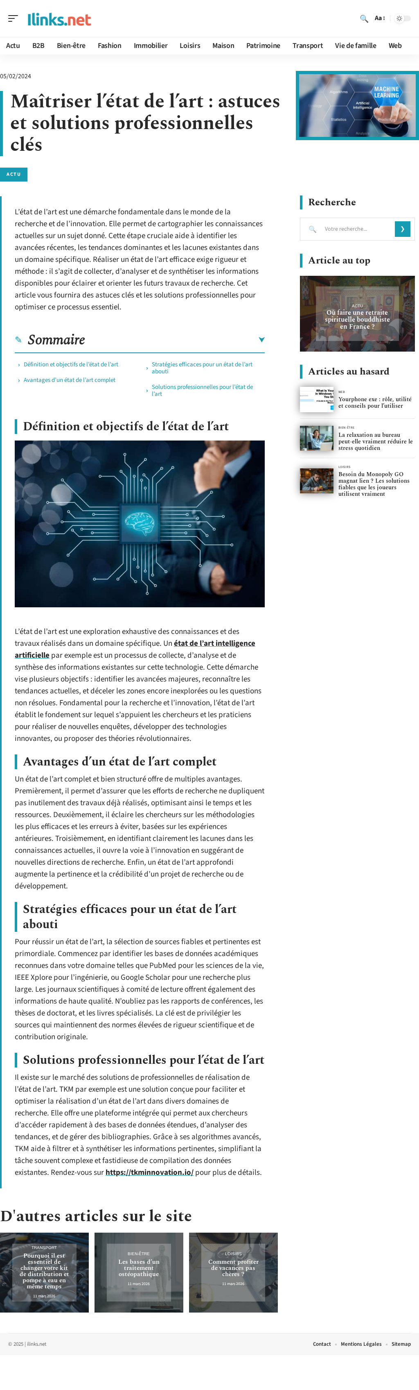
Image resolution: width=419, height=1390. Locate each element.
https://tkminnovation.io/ (150, 1172)
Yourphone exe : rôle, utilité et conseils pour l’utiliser (375, 402)
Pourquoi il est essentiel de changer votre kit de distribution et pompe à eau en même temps (44, 1271)
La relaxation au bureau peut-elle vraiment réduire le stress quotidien (375, 441)
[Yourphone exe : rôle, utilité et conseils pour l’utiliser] (316, 399)
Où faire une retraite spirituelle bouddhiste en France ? (357, 320)
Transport (44, 1247)
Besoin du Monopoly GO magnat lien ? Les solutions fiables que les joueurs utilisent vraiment (374, 484)
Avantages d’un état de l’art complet (69, 380)
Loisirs (233, 1253)
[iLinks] (59, 18)
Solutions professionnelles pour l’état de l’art (202, 390)
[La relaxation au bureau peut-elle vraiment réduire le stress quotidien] (316, 438)
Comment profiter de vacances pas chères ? (233, 1268)
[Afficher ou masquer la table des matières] (175, 340)
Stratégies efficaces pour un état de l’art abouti (202, 368)
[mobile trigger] (15, 18)
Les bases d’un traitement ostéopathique (139, 1268)
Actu (14, 174)
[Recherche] (364, 18)
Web (341, 392)
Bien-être (139, 1253)
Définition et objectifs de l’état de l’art (71, 364)
